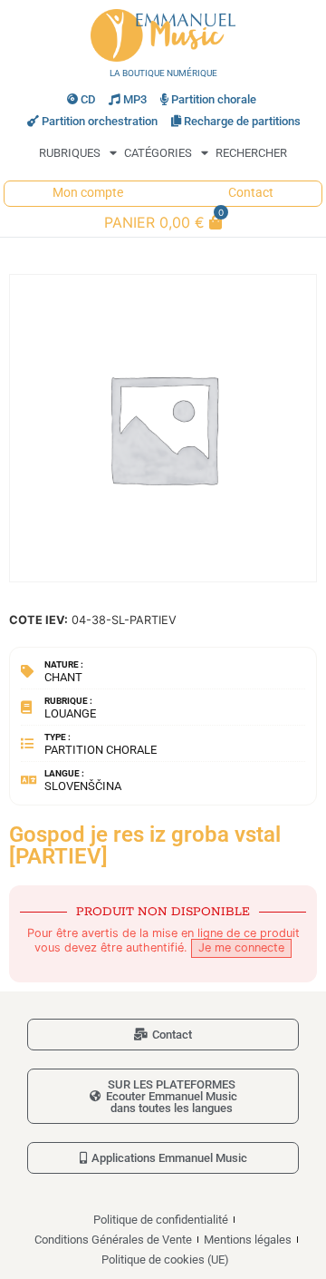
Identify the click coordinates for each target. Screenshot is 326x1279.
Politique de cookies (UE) (165, 1259)
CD (88, 99)
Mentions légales (248, 1239)
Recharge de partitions (242, 121)
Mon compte (88, 192)
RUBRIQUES (70, 153)
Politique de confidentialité (160, 1219)
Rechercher (251, 153)
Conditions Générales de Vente (113, 1239)
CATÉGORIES (158, 153)
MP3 (135, 99)
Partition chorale (213, 99)
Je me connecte (241, 947)
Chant (63, 677)
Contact (250, 192)
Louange (70, 713)
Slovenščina (82, 786)
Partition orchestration (100, 121)
